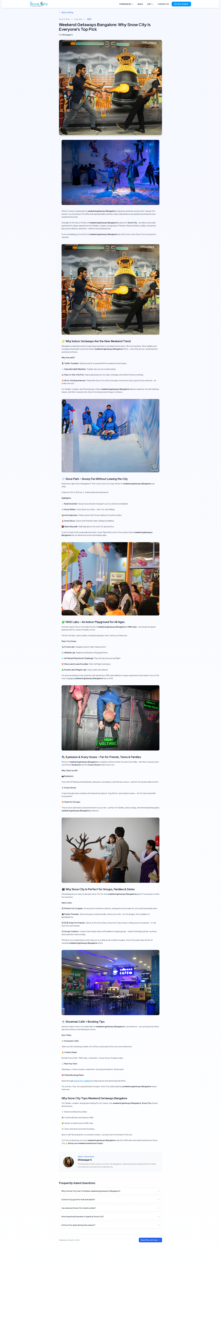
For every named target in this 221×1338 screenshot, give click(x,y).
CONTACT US (163, 4)
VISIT (149, 4)
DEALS (140, 4)
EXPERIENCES (125, 4)
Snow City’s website (83, 1081)
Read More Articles (149, 1240)
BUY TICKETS (183, 4)
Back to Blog (67, 12)
